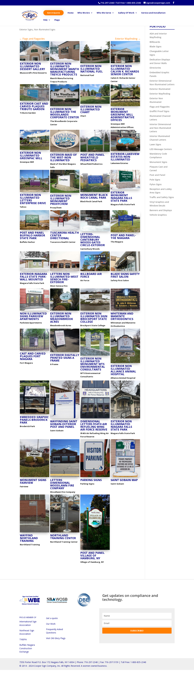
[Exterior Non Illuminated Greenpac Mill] (34, 149)
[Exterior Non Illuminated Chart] (95, 103)
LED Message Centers (161, 149)
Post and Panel (157, 174)
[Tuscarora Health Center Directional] (65, 229)
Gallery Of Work (126, 13)
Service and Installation (153, 13)
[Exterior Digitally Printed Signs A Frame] (65, 352)
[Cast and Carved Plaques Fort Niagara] (34, 350)
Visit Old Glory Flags (55, 638)
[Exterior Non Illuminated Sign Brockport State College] (95, 310)
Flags (57, 20)
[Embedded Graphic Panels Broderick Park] (34, 414)
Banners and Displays (161, 210)
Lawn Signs (155, 144)
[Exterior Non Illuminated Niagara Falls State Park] (125, 418)
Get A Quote (53, 12)
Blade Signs (155, 46)
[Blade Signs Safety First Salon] (125, 270)
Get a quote (52, 618)
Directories (155, 67)
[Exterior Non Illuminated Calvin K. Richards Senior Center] (125, 63)
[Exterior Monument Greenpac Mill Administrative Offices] (125, 106)
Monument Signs (158, 162)
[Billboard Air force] (95, 270)
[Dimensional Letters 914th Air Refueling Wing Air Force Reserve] (95, 418)
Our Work (50, 623)
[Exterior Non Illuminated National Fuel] (95, 63)
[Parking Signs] (95, 477)
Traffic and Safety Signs (162, 197)
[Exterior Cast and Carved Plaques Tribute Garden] (34, 100)
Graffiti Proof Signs (159, 111)
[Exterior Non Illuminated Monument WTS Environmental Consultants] (95, 355)
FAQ (45, 20)
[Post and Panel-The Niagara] (125, 232)
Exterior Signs (26, 29)
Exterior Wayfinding (160, 93)
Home (71, 13)
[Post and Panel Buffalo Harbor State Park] (34, 229)
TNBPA (23, 639)
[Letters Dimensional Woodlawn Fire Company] (65, 477)
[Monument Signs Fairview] (34, 477)
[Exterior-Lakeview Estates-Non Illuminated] (125, 151)
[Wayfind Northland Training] (34, 532)
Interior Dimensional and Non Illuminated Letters (160, 128)
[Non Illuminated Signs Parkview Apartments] (34, 310)
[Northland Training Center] (65, 532)
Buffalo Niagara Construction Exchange (27, 648)
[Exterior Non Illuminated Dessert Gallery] (34, 60)
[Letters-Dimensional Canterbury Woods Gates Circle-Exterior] (95, 231)
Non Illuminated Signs (44, 29)
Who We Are (83, 13)
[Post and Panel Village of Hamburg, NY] (95, 549)
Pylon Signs (156, 184)
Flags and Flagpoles (160, 106)
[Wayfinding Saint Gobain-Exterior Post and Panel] (65, 418)
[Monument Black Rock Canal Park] (95, 191)
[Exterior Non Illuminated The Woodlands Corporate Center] (65, 106)
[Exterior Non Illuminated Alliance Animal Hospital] (125, 363)
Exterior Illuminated (160, 88)
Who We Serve (104, 13)
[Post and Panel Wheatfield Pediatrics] (95, 151)
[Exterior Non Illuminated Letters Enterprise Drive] (34, 191)
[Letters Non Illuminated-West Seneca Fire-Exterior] (65, 270)
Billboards (155, 41)
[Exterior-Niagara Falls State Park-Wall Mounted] (34, 270)
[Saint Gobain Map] (125, 477)
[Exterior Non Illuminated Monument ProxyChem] (65, 192)
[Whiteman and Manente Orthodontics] (125, 310)
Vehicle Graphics (158, 214)
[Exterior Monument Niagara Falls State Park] (125, 189)
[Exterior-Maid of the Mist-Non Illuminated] (65, 151)
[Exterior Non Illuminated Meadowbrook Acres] (65, 310)
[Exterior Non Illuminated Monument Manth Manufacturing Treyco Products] (65, 60)
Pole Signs (155, 179)
